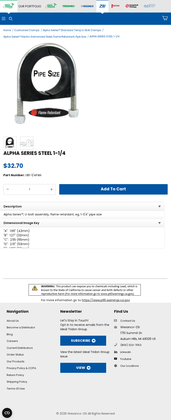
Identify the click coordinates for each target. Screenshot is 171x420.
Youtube (125, 359)
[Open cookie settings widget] (7, 413)
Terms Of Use (16, 389)
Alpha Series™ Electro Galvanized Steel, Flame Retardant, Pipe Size (44, 36)
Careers (12, 341)
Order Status (15, 355)
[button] (10, 143)
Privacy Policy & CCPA (21, 368)
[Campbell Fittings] (132, 6)
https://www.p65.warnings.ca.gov (106, 300)
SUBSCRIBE (80, 340)
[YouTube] (116, 358)
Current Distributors (20, 348)
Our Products (15, 361)
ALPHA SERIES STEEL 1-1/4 (104, 36)
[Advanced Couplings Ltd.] (149, 6)
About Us (13, 321)
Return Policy (15, 375)
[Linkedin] (116, 352)
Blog (10, 334)
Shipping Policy (17, 382)
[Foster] (115, 6)
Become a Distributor (21, 327)
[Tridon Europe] (69, 6)
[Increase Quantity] (51, 189)
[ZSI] (102, 6)
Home (7, 30)
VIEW (80, 367)
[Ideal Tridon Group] (8, 6)
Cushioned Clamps (26, 30)
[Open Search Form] (10, 19)
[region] (85, 143)
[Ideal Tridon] (51, 6)
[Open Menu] (3, 19)
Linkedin (125, 352)
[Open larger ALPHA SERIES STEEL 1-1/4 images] (85, 87)
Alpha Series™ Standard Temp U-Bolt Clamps (72, 30)
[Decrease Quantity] (8, 189)
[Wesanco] (87, 6)
